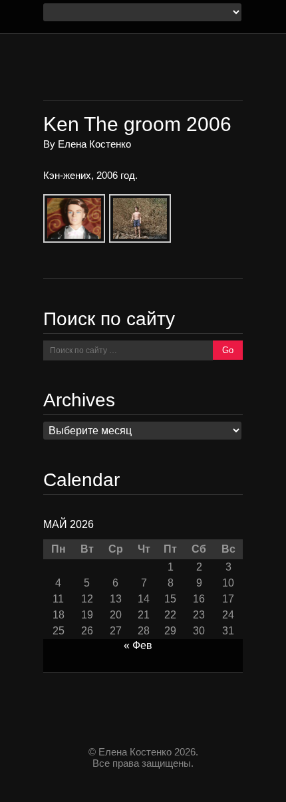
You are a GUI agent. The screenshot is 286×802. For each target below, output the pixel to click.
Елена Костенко (94, 144)
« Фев (138, 645)
